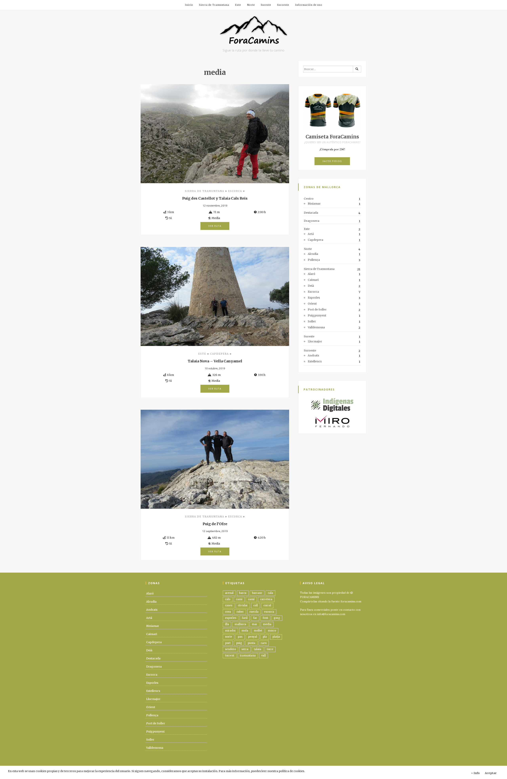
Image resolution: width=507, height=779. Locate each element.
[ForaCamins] (253, 31)
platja (276, 636)
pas (240, 636)
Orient (312, 303)
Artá (311, 234)
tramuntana (248, 655)
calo (227, 599)
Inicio (189, 4)
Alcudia (313, 254)
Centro (309, 198)
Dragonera (311, 221)
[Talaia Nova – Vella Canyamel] (215, 296)
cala (270, 593)
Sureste (266, 4)
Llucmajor (315, 341)
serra (244, 649)
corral (267, 605)
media (267, 624)
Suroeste (283, 4)
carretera (266, 599)
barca (242, 593)
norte (228, 636)
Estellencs (315, 361)
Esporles (314, 297)
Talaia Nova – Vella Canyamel (215, 361)
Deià (311, 286)
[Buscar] (357, 69)
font (265, 618)
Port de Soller (317, 309)
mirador (230, 630)
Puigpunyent (317, 315)
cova (228, 611)
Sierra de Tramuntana (214, 4)
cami (239, 599)
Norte (251, 4)
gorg (277, 618)
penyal (252, 636)
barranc (257, 593)
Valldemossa (316, 327)
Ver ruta (214, 225)
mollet (258, 630)
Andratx (313, 355)
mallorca (240, 624)
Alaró (311, 274)
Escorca (235, 191)
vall (263, 655)
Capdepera (219, 353)
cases (228, 605)
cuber (240, 611)
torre (270, 649)
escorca (269, 611)
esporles (230, 618)
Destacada (311, 212)
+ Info (475, 773)
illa (227, 624)
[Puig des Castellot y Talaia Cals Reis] (215, 133)
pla (265, 636)
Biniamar (314, 203)
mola (244, 630)
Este (238, 4)
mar (254, 624)
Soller (312, 321)
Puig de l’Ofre (215, 524)
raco (264, 643)
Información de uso (308, 4)
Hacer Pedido (332, 161)
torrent (229, 655)
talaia (257, 649)
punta (251, 643)
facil (245, 618)
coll (255, 605)
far (255, 618)
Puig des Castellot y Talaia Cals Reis (215, 198)
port (228, 643)
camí (251, 599)
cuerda (253, 611)
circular (243, 605)
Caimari (313, 280)
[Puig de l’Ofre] (215, 459)
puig (239, 643)
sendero (230, 649)
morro (272, 630)
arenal (229, 593)
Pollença (314, 260)
